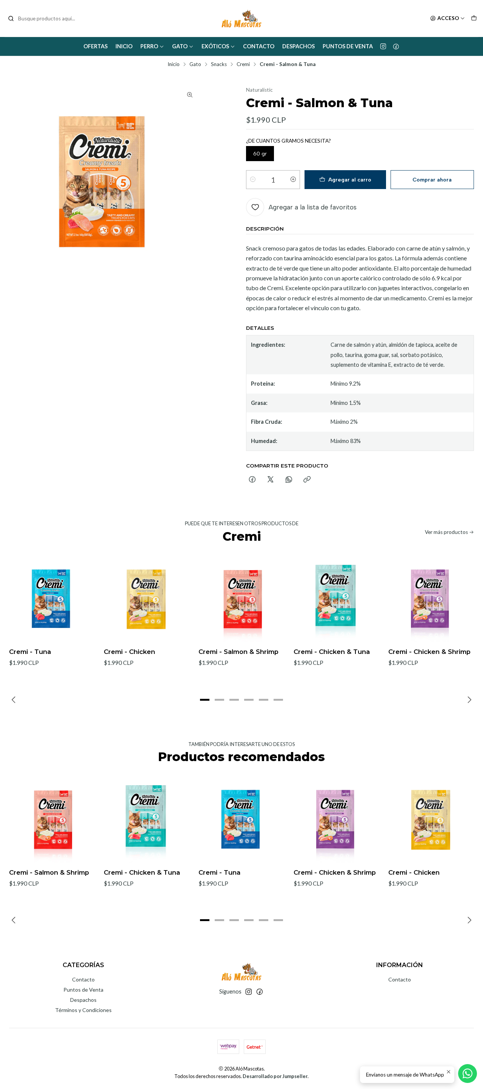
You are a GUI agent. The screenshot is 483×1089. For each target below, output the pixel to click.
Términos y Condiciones (83, 1010)
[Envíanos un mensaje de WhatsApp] (467, 1073)
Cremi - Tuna (30, 651)
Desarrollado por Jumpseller (275, 1076)
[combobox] (46, 18)
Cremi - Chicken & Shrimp (429, 651)
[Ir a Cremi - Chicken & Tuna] (336, 599)
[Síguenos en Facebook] (396, 46)
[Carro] (473, 18)
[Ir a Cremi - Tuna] (52, 599)
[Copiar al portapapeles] (307, 480)
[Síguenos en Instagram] (383, 46)
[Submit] (11, 18)
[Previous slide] (14, 699)
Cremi (243, 64)
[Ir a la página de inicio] (241, 18)
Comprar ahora (432, 179)
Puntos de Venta (348, 46)
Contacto (258, 46)
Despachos (298, 46)
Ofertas (95, 46)
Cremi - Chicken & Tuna (332, 651)
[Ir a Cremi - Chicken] (146, 599)
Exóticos (215, 46)
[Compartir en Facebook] (252, 480)
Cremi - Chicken (129, 651)
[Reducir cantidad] (252, 180)
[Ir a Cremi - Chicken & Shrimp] (431, 599)
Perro (149, 46)
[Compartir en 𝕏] (270, 480)
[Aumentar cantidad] (293, 180)
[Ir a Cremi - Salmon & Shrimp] (241, 599)
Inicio (123, 46)
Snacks (219, 64)
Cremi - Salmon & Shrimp (238, 651)
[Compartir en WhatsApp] (289, 480)
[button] (204, 699)
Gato (180, 46)
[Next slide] (468, 699)
